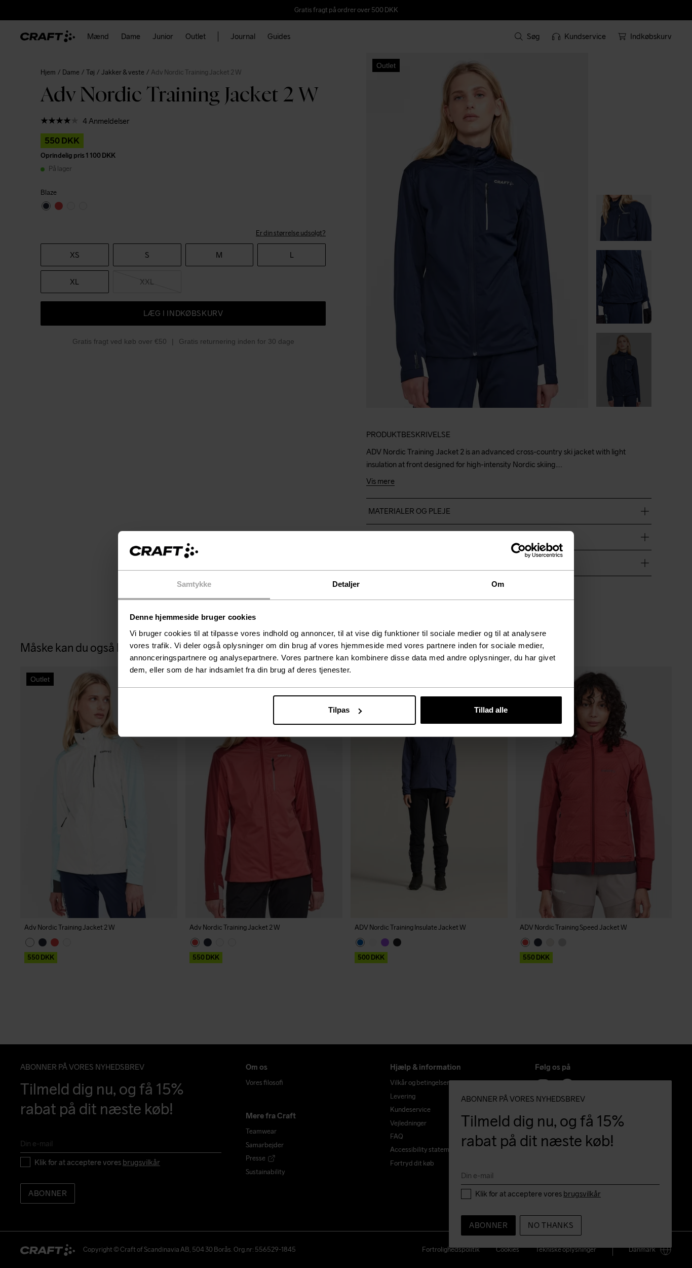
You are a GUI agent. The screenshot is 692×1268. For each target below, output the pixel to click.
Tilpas (339, 710)
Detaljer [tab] (346, 584)
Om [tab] (497, 584)
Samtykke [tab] (194, 584)
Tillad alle (491, 710)
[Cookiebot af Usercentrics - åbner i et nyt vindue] (518, 550)
